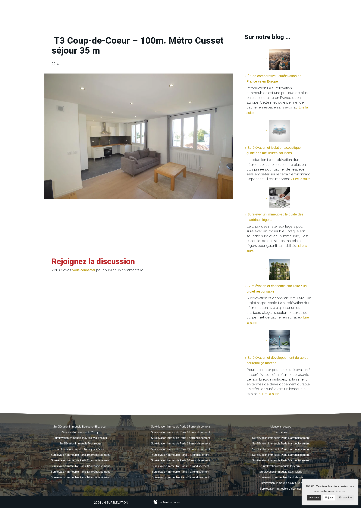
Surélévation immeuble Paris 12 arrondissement (80, 466)
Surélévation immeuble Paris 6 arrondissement (280, 443)
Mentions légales (280, 426)
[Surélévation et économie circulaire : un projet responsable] (278, 269)
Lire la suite (301, 179)
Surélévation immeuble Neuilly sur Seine (80, 449)
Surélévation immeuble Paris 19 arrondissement (180, 449)
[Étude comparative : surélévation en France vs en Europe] (278, 59)
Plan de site (281, 432)
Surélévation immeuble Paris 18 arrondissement (180, 443)
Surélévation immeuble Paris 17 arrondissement (180, 437)
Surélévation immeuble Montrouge (80, 443)
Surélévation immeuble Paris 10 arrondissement (80, 454)
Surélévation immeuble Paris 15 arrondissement (180, 426)
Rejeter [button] (329, 497)
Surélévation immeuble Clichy (80, 432)
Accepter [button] (314, 497)
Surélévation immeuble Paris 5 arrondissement (180, 477)
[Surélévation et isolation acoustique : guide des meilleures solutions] (278, 131)
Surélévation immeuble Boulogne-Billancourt (80, 426)
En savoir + (345, 497)
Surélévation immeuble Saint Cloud (280, 471)
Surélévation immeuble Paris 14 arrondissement (80, 477)
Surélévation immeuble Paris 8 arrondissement (280, 454)
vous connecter (83, 270)
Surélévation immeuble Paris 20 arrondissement (180, 460)
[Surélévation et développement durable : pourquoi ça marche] (278, 341)
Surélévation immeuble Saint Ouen (280, 482)
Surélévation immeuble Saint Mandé (281, 477)
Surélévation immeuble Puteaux (280, 466)
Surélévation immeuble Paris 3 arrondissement (180, 466)
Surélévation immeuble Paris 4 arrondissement (180, 471)
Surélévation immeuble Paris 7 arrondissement (280, 449)
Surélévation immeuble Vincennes (281, 488)
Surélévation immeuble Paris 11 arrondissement (80, 460)
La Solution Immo (169, 502)
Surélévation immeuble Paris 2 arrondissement (180, 454)
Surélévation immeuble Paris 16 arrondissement (180, 432)
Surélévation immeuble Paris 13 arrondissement (80, 471)
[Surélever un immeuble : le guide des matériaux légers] (278, 197)
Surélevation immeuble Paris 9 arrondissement (280, 460)
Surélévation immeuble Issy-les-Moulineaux (80, 437)
